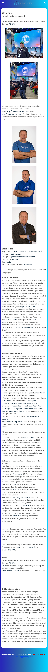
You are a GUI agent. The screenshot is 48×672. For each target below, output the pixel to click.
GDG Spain (31, 400)
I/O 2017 (12, 24)
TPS (13, 550)
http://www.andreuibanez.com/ (28, 251)
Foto (4, 565)
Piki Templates (39, 654)
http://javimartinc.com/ (12, 114)
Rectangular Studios (21, 497)
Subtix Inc (17, 516)
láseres (19, 547)
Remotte (25, 505)
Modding (7, 550)
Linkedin (7, 262)
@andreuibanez (16, 254)
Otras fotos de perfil (10, 571)
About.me (28, 264)
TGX (15, 484)
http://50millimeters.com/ (18, 111)
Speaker (19, 421)
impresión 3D (30, 547)
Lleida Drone (28, 437)
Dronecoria (17, 474)
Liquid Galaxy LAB (27, 306)
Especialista (8, 421)
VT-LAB (16, 489)
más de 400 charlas (25, 327)
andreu (15, 259)
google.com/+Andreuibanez (23, 257)
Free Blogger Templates (24, 657)
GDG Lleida (12, 319)
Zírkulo (15, 466)
